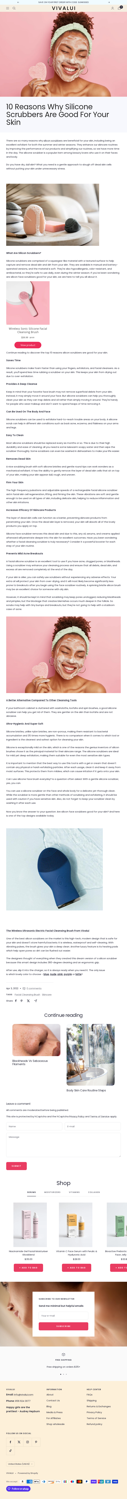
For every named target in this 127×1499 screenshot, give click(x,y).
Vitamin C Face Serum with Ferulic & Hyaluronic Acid (76, 1253)
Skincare (47, 994)
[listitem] (16, 1000)
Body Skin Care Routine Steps (86, 1090)
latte (78, 974)
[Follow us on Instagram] (27, 1442)
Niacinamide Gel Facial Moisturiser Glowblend (28, 1253)
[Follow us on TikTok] (10, 1450)
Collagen (94, 1192)
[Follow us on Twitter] (19, 1442)
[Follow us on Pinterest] (36, 1442)
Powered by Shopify (28, 1473)
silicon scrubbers (53, 140)
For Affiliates (53, 1418)
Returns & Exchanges (99, 1406)
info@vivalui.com (23, 1394)
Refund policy (94, 1424)
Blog (48, 1406)
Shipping (91, 1400)
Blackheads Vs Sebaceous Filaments (30, 1062)
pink (60, 974)
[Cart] (119, 8)
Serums (31, 1192)
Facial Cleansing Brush (27, 994)
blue (46, 974)
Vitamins (74, 1192)
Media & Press (54, 1412)
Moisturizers (52, 1192)
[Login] (112, 8)
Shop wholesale (55, 1424)
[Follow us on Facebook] (10, 1442)
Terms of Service (99, 1116)
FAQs (89, 1394)
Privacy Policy (76, 1116)
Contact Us (53, 1400)
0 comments (34, 988)
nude (53, 974)
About (50, 1394)
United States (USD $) (19, 1464)
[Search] (14, 8)
